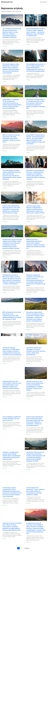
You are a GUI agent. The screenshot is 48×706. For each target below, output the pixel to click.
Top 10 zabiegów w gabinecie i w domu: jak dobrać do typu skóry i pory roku (12, 418)
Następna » (27, 548)
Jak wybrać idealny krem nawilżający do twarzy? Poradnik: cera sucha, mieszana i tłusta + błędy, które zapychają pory (35, 351)
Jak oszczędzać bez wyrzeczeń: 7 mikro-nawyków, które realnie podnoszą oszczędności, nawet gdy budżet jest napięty (35, 491)
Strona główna (43, 2)
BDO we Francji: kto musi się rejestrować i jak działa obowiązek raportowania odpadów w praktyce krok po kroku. (11, 138)
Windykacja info (7, 2)
